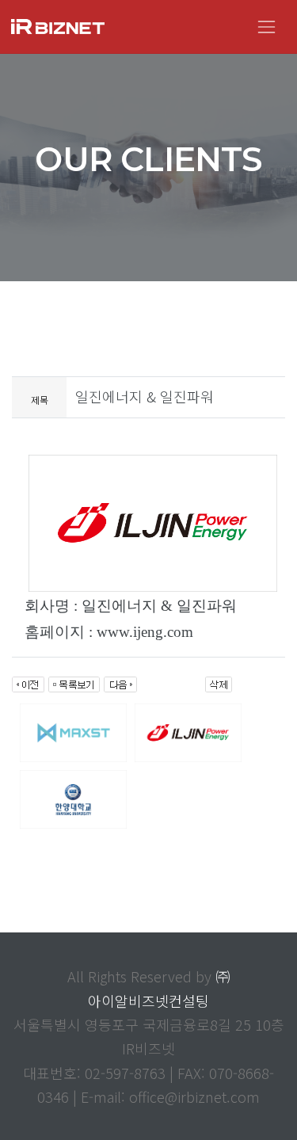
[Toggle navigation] (266, 26)
